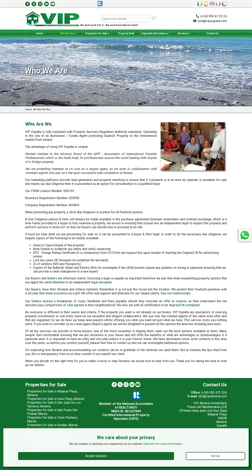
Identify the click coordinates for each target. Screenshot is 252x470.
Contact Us (212, 33)
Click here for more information (162, 443)
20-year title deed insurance (48, 293)
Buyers (36, 278)
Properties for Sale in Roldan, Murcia (52, 425)
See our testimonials (176, 293)
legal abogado (101, 282)
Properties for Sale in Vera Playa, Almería (55, 399)
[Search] (154, 18)
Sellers (52, 278)
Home (39, 33)
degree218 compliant (184, 305)
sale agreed (75, 305)
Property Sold (126, 33)
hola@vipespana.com (212, 21)
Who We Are (67, 33)
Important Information (154, 33)
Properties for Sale (96, 33)
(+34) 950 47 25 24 (213, 16)
